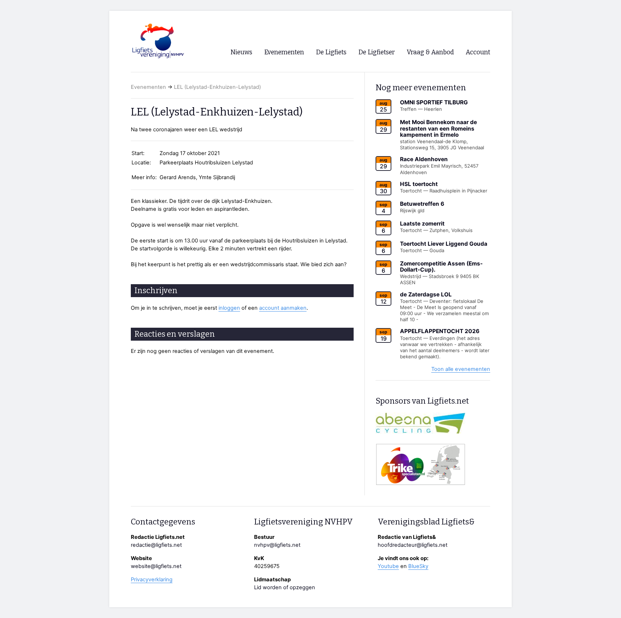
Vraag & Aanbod (430, 52)
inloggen (229, 308)
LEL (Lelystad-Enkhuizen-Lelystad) (217, 87)
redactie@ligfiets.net (156, 545)
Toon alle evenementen (460, 369)
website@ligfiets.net (156, 566)
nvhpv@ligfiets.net (277, 545)
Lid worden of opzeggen (284, 587)
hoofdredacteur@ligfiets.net (412, 545)
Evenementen (148, 87)
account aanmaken (283, 308)
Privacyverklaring (151, 579)
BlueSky (418, 566)
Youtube (388, 566)
